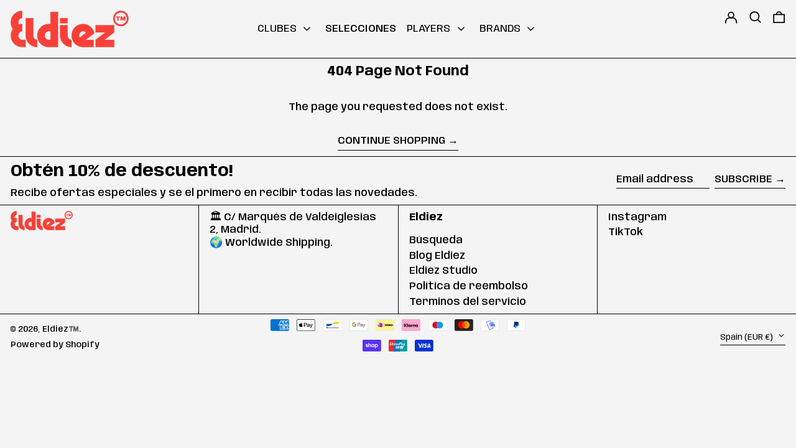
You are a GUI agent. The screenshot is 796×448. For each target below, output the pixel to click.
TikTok (625, 232)
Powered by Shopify (55, 344)
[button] (755, 29)
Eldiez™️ (60, 329)
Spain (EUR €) (747, 336)
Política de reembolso (468, 286)
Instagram (637, 217)
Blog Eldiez (437, 255)
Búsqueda (436, 240)
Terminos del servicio (467, 301)
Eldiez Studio (443, 270)
